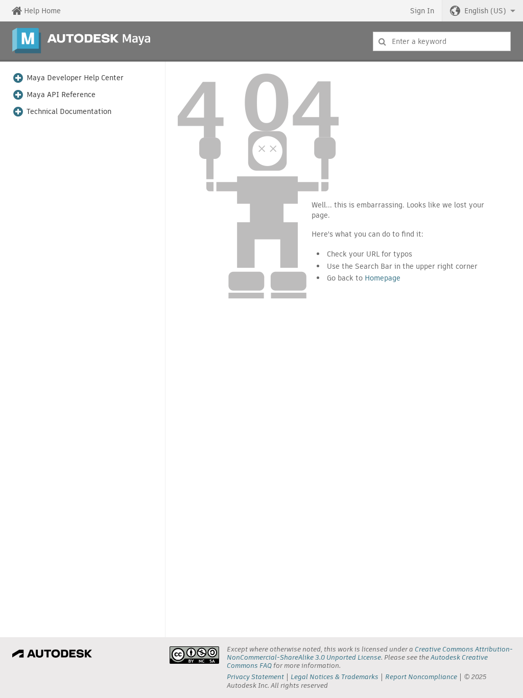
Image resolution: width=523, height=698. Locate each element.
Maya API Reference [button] (61, 94)
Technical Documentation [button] (69, 111)
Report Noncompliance (421, 677)
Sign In (422, 11)
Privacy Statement (255, 677)
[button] (482, 10)
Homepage (382, 278)
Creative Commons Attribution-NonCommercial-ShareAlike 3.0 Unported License (370, 653)
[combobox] (442, 41)
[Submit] (382, 41)
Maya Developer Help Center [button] (75, 78)
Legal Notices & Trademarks (334, 677)
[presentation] (194, 655)
